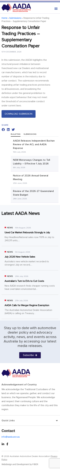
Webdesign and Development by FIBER (20, 464)
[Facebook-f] (7, 444)
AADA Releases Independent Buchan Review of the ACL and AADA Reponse (34, 144)
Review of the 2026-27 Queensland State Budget (33, 193)
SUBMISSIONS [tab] (30, 134)
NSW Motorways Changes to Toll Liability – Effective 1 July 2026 (31, 162)
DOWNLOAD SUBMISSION (18, 114)
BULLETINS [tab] (15, 134)
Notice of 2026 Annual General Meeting (30, 177)
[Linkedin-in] (3, 444)
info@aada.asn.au (11, 437)
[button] (30, 7)
